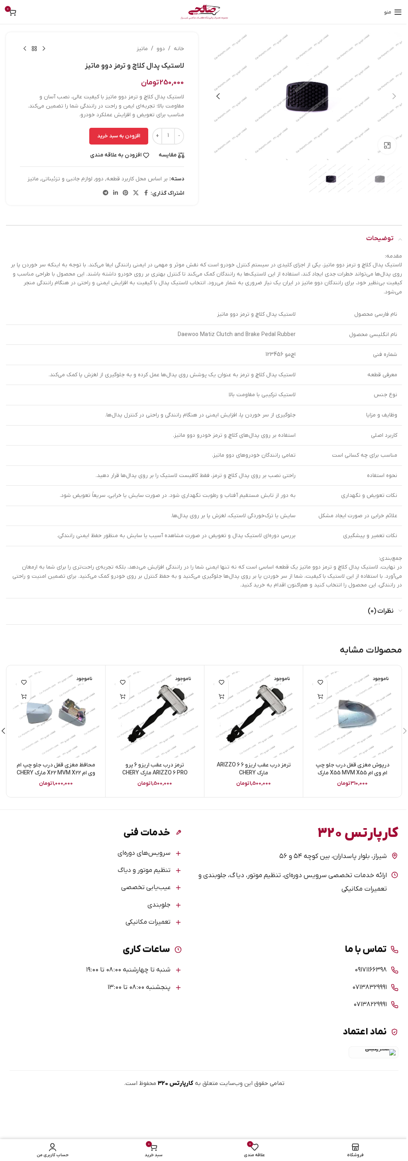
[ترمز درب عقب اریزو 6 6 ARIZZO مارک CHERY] (253, 714)
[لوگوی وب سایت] (204, 12)
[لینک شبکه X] (136, 193)
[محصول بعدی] (24, 49)
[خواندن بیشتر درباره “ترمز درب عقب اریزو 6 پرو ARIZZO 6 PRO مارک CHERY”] (122, 696)
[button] (394, 96)
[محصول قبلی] (44, 49)
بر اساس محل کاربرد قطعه (137, 179)
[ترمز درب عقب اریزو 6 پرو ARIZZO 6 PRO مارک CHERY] (155, 714)
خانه (179, 49)
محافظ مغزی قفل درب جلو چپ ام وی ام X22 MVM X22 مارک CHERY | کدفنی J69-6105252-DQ (56, 772)
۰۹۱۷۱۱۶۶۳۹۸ (371, 970)
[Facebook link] (146, 193)
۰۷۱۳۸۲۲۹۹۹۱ (370, 1004)
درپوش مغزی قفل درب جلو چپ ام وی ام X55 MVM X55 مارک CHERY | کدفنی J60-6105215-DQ (352, 772)
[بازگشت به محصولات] (34, 49)
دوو (161, 49)
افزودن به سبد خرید (118, 136)
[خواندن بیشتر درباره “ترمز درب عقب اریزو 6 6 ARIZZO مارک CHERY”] (221, 696)
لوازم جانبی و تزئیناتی (66, 179)
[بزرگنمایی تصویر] (387, 145)
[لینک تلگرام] (105, 193)
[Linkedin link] (115, 193)
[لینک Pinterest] (125, 193)
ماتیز (142, 49)
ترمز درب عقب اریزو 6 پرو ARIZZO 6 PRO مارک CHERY (155, 769)
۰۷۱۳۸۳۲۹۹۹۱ (369, 987)
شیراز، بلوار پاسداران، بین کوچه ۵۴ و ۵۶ (333, 856)
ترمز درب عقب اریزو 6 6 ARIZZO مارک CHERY (254, 769)
